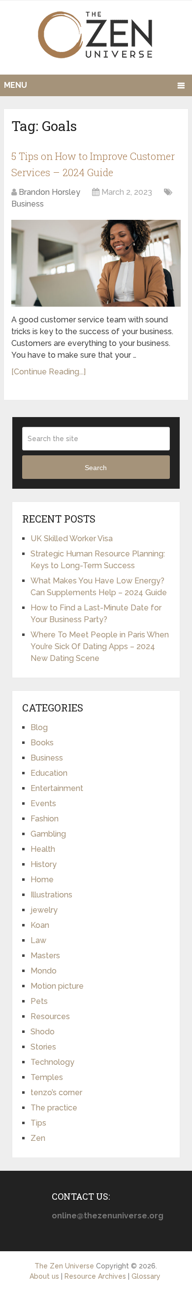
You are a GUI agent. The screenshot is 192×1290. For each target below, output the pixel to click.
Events (43, 803)
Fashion (45, 818)
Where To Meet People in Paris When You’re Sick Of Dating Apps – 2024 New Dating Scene (100, 646)
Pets (39, 1001)
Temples (47, 1077)
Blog (39, 727)
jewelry (44, 910)
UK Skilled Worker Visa (72, 538)
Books (42, 742)
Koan (40, 925)
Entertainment (57, 788)
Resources (50, 1016)
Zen (38, 1138)
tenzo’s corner (56, 1092)
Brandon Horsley (49, 192)
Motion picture (57, 986)
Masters (45, 955)
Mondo (44, 970)
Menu (15, 85)
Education (49, 773)
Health (43, 849)
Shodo (43, 1031)
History (44, 864)
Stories (43, 1047)
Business (27, 204)
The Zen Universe (64, 1266)
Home (42, 879)
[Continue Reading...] (48, 371)
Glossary (145, 1276)
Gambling (48, 834)
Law (38, 940)
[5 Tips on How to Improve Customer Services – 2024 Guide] (96, 263)
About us (44, 1276)
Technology (52, 1062)
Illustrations (51, 894)
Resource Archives (95, 1276)
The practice (54, 1107)
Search (96, 468)
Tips (38, 1123)
